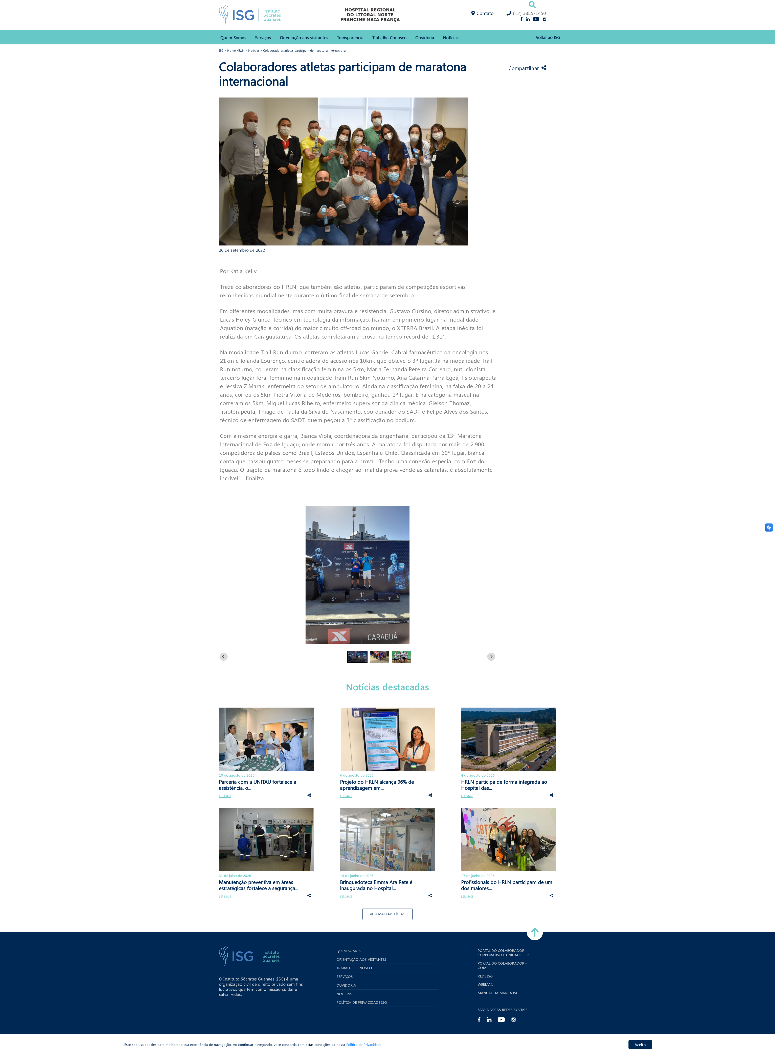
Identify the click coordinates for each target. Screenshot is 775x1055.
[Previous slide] (224, 657)
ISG (221, 50)
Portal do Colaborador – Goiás (502, 965)
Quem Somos (233, 37)
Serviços (263, 37)
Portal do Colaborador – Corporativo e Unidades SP (503, 952)
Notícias (451, 37)
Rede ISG (485, 976)
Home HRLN (235, 50)
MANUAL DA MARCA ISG (498, 993)
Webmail (485, 984)
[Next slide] (491, 657)
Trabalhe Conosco (389, 37)
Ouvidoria (424, 37)
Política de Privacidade (364, 1044)
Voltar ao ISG (548, 37)
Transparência (350, 37)
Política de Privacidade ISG (361, 1002)
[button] (357, 657)
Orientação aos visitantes (304, 37)
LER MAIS (225, 796)
